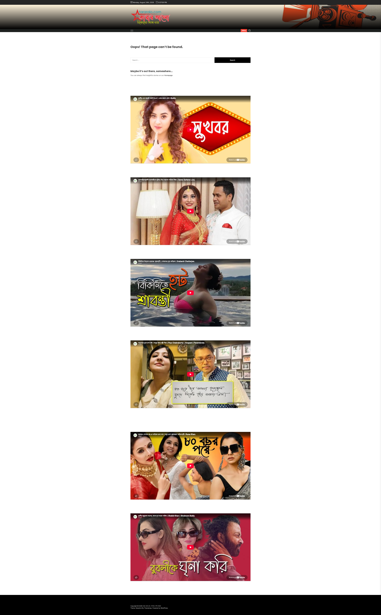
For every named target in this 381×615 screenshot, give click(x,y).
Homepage (168, 75)
